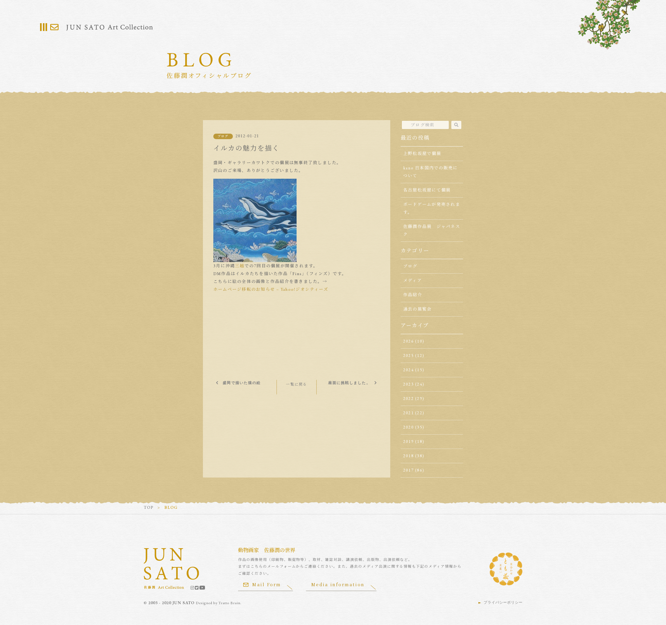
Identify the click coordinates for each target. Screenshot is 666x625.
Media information (338, 584)
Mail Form (266, 584)
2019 (408, 441)
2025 (408, 355)
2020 (408, 427)
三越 (239, 266)
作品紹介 (412, 295)
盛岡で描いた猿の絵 (242, 383)
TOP (149, 507)
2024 (408, 370)
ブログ (223, 136)
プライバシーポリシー (503, 602)
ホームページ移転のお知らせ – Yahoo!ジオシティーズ (270, 289)
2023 (408, 384)
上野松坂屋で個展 (422, 153)
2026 (408, 341)
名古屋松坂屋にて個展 (427, 190)
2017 (408, 470)
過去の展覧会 (417, 309)
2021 (408, 413)
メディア (412, 280)
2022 (408, 398)
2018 (408, 456)
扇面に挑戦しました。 (349, 383)
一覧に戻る (296, 384)
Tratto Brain (229, 603)
